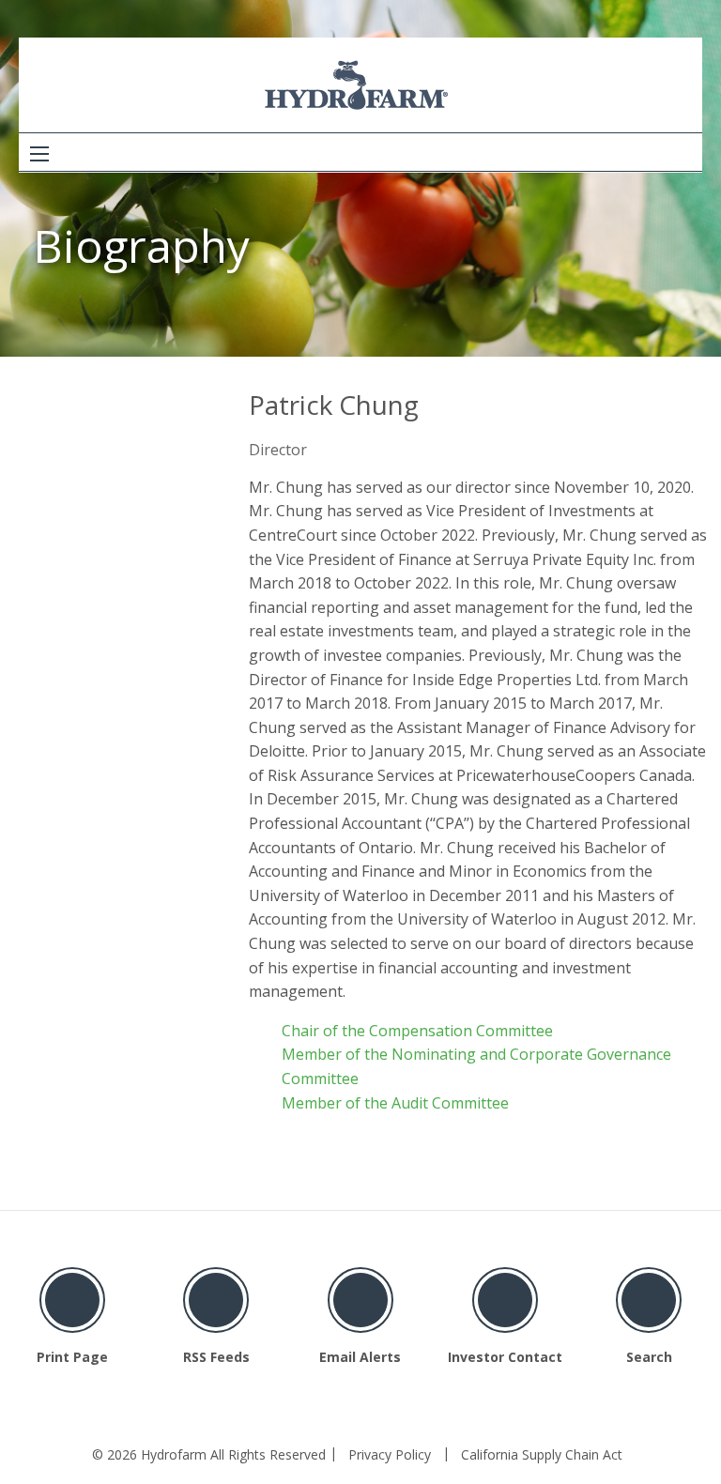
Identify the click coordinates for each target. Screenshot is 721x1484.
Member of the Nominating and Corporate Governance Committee (476, 1066)
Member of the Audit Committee (395, 1103)
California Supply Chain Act (541, 1454)
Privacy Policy (389, 1454)
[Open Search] (39, 153)
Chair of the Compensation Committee (417, 1030)
